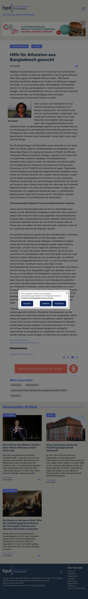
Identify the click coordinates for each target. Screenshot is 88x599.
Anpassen (27, 304)
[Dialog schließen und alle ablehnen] (67, 292)
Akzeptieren (59, 304)
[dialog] (44, 299)
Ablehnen (45, 304)
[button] (83, 10)
